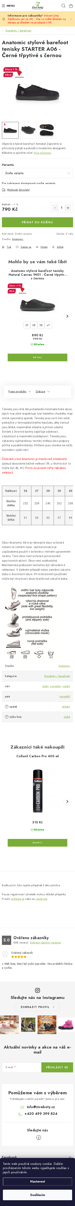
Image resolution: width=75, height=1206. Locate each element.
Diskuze (40, 391)
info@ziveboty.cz (41, 1106)
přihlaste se (17, 899)
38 (34, 325)
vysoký (66, 686)
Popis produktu (17, 391)
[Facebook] (38, 1137)
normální (55, 686)
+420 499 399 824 (40, 1113)
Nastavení (37, 1181)
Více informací (42, 153)
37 (26, 325)
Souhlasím (37, 1195)
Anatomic (17, 239)
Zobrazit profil (35, 1007)
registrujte (41, 899)
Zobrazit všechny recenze (45, 942)
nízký (45, 686)
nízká (67, 717)
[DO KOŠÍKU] (37, 843)
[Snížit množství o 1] (55, 207)
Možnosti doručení (18, 190)
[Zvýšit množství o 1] (67, 207)
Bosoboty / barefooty (57, 676)
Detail (37, 357)
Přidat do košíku (37, 222)
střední (66, 707)
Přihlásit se (57, 1067)
